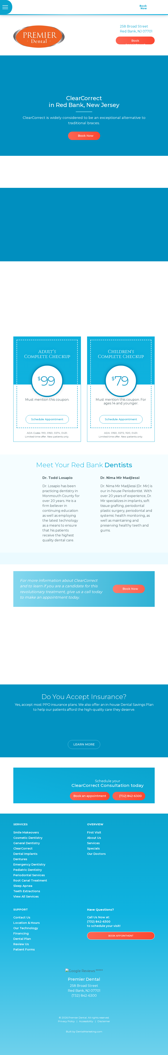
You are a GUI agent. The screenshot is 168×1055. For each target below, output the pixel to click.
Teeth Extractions (26, 891)
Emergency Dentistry (29, 864)
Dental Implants (25, 853)
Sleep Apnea (22, 885)
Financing (21, 933)
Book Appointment (135, 41)
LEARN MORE (84, 744)
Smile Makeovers (26, 832)
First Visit (94, 832)
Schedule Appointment (47, 419)
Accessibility (86, 1021)
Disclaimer (104, 1021)
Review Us (21, 944)
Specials (93, 848)
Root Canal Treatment (30, 880)
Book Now (85, 136)
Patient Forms (24, 949)
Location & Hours (26, 922)
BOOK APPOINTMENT (120, 935)
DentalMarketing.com (89, 1031)
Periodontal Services (29, 875)
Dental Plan (22, 938)
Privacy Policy (66, 1021)
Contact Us (21, 917)
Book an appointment (89, 796)
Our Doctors (96, 853)
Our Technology (25, 928)
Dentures (20, 859)
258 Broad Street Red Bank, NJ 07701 (84, 988)
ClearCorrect (23, 848)
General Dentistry (26, 843)
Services (93, 843)
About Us (94, 837)
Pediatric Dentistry (27, 869)
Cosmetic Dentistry (27, 837)
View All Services (26, 896)
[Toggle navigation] (6, 7)
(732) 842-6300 (130, 796)
